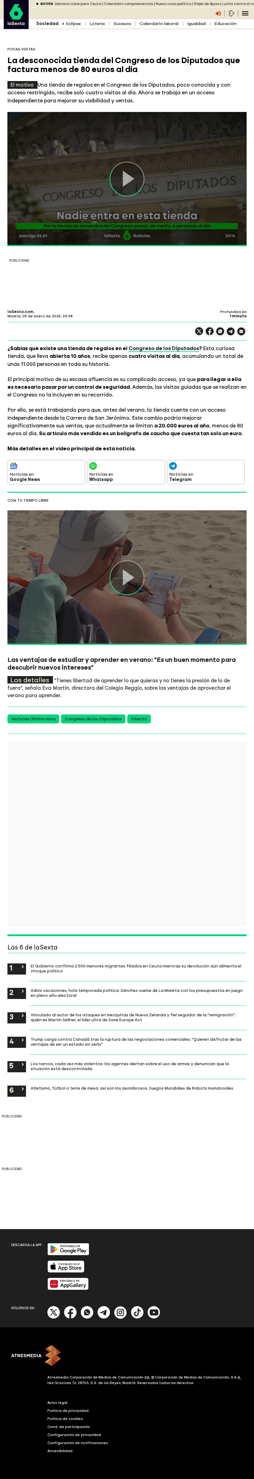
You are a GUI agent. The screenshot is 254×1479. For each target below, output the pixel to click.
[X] (199, 334)
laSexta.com (20, 312)
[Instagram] (120, 1317)
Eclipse (73, 23)
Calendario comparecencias (128, 4)
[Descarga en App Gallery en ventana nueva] (68, 1288)
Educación (225, 23)
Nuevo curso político (173, 4)
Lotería (97, 23)
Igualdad (196, 23)
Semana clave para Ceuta (78, 4)
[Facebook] (70, 1317)
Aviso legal (57, 1402)
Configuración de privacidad (74, 1435)
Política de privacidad (68, 1410)
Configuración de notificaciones (77, 1443)
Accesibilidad (59, 1451)
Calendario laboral (159, 23)
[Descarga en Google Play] (68, 1254)
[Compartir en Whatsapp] (220, 334)
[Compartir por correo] (241, 334)
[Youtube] (153, 1317)
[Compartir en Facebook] (209, 334)
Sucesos (122, 23)
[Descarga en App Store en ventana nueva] (66, 1271)
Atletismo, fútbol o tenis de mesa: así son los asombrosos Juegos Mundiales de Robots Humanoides (132, 1088)
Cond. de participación (68, 1427)
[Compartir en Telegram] (231, 334)
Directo (139, 719)
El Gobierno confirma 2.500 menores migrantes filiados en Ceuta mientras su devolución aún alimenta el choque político (136, 968)
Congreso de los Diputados (164, 348)
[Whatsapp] (87, 1317)
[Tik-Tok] (137, 1317)
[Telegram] (103, 1317)
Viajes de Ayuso (206, 4)
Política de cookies (65, 1419)
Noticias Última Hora (33, 719)
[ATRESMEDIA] (127, 1356)
